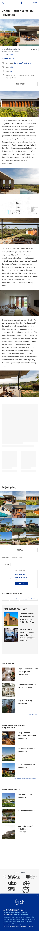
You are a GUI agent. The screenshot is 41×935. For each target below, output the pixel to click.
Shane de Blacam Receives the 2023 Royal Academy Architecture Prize (27, 617)
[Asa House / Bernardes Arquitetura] (8, 754)
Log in (35, 2)
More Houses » (33, 715)
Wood (5, 599)
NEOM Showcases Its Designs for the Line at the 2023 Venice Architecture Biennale (27, 635)
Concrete (14, 599)
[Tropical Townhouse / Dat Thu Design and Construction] (8, 674)
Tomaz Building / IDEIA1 (27, 810)
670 (11, 67)
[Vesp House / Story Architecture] (8, 706)
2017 (11, 71)
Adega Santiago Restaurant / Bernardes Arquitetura (27, 735)
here (11, 54)
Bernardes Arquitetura (22, 63)
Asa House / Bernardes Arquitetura (26, 750)
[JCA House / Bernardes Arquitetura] (8, 770)
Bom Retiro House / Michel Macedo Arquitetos (25, 829)
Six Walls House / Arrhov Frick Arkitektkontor (27, 686)
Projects (24, 599)
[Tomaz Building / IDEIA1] (8, 816)
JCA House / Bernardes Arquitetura (26, 766)
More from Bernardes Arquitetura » (26, 779)
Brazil (12, 59)
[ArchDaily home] (19, 2)
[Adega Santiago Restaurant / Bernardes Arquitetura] (8, 738)
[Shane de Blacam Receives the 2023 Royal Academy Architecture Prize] (11, 619)
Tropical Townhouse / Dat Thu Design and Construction (28, 672)
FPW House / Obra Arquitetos (25, 796)
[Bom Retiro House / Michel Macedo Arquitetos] (8, 832)
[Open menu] (2, 2)
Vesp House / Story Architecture (25, 702)
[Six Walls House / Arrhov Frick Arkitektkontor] (8, 690)
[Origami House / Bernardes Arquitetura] (19, 498)
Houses (5, 59)
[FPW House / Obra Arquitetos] (8, 800)
